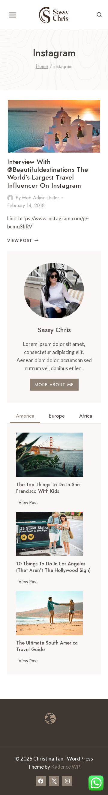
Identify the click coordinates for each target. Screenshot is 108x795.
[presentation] (49, 455)
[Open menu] (13, 15)
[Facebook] (41, 781)
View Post (23, 240)
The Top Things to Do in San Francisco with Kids (48, 488)
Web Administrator (40, 197)
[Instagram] (67, 781)
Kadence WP (65, 767)
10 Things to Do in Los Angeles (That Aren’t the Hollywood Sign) (53, 567)
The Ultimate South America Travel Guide (47, 646)
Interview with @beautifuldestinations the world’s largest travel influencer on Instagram (47, 173)
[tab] (25, 416)
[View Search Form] (99, 15)
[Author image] (10, 198)
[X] (54, 781)
